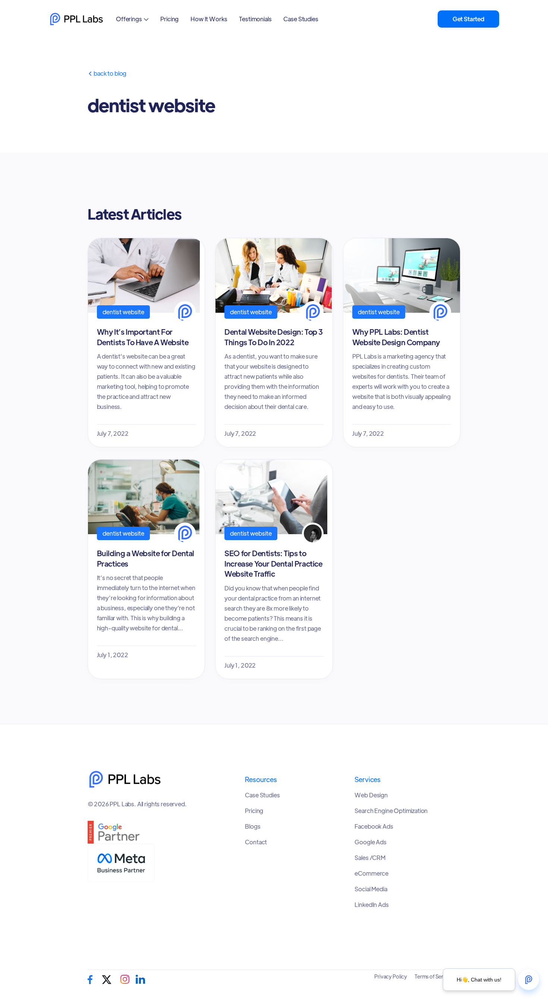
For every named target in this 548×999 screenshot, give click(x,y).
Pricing (169, 19)
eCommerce (371, 873)
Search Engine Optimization (391, 811)
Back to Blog (107, 73)
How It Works (208, 19)
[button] (132, 19)
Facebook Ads (374, 826)
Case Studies (300, 19)
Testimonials (255, 19)
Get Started (468, 19)
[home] (76, 19)
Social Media (371, 889)
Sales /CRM (370, 858)
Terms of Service (434, 976)
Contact (256, 842)
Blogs (252, 826)
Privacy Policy (390, 976)
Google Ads (370, 842)
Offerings (129, 19)
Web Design (371, 795)
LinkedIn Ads (371, 905)
